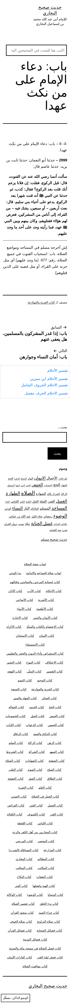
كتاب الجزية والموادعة (41, 302)
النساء (17, 508)
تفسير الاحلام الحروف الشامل (44, 385)
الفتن (51, 501)
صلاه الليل (37, 516)
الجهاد (64, 485)
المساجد (59, 508)
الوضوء (60, 515)
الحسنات (48, 485)
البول (30, 478)
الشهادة (41, 494)
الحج (56, 485)
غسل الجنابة (42, 523)
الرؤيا (17, 485)
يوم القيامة (55, 529)
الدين (23, 485)
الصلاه (28, 493)
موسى (21, 524)
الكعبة (28, 501)
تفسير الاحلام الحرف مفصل (46, 393)
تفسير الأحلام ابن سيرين (49, 379)
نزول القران (10, 523)
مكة (27, 524)
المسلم (45, 508)
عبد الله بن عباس (20, 516)
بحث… (62, 427)
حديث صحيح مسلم (54, 539)
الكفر (22, 501)
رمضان (47, 516)
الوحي (7, 508)
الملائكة (35, 508)
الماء (7, 501)
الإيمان (40, 477)
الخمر (28, 485)
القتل (35, 501)
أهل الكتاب (62, 478)
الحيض (37, 484)
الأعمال (51, 478)
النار (27, 508)
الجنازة (17, 478)
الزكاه (64, 493)
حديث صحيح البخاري (48, 985)
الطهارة (13, 493)
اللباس (15, 501)
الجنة (10, 478)
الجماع (24, 478)
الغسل (61, 501)
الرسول (11, 485)
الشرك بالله (53, 493)
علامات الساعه (60, 524)
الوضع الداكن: (20, 997)
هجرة (64, 530)
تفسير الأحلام (57, 370)
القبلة (43, 501)
